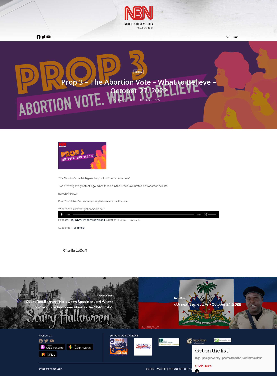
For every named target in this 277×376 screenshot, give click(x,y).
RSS (74, 227)
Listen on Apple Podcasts (52, 347)
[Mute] (205, 214)
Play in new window (81, 220)
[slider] (212, 213)
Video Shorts (177, 369)
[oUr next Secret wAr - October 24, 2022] (207, 303)
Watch (161, 369)
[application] (138, 214)
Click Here (203, 366)
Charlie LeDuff (125, 100)
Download (99, 220)
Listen (138, 71)
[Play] (62, 214)
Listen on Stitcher (48, 354)
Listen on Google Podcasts (80, 347)
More (81, 227)
